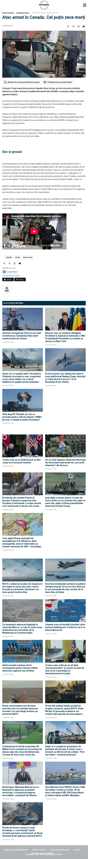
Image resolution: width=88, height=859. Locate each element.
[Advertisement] (65, 410)
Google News (12, 272)
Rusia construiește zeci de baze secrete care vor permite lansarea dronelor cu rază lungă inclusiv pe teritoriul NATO (20, 709)
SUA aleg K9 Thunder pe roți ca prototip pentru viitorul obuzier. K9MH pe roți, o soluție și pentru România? (21, 417)
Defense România (8, 13)
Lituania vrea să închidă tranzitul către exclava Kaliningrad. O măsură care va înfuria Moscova (65, 627)
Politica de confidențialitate (16, 850)
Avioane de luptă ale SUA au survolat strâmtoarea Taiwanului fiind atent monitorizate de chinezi (21, 336)
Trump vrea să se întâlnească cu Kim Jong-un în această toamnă (21, 461)
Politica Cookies (39, 850)
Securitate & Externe (22, 13)
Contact (76, 850)
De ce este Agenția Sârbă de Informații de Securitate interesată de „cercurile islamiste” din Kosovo (65, 462)
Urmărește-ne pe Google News (59, 82)
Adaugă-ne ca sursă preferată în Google (24, 82)
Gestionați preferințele (59, 850)
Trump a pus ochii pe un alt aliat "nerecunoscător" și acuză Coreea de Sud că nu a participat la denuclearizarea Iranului (64, 669)
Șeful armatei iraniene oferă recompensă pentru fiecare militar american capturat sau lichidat (20, 668)
